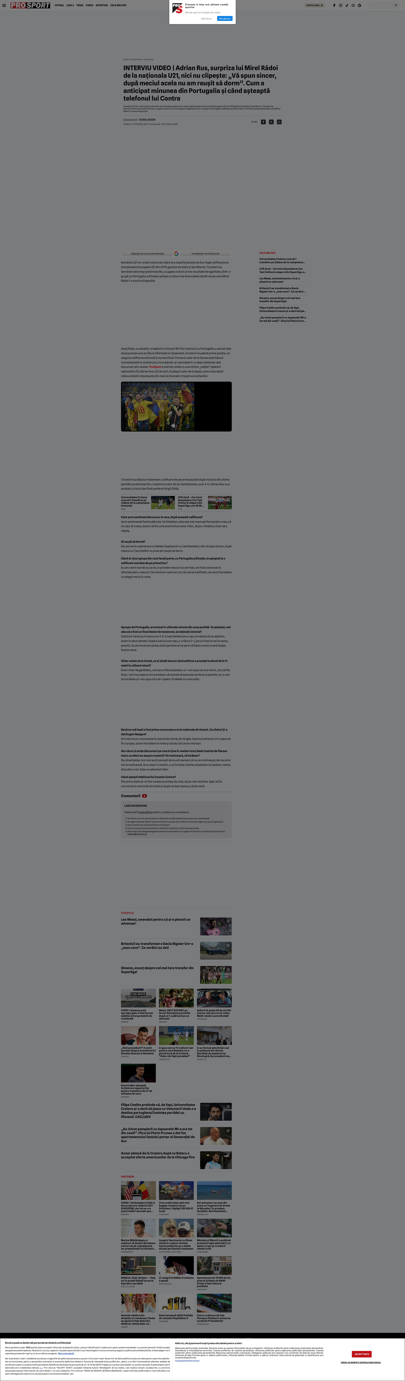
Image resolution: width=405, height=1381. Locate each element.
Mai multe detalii (66, 1353)
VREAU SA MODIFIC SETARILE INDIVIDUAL (361, 1362)
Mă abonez (225, 18)
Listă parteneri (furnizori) (187, 1361)
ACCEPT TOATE (362, 1354)
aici (41, 1368)
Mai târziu (206, 18)
